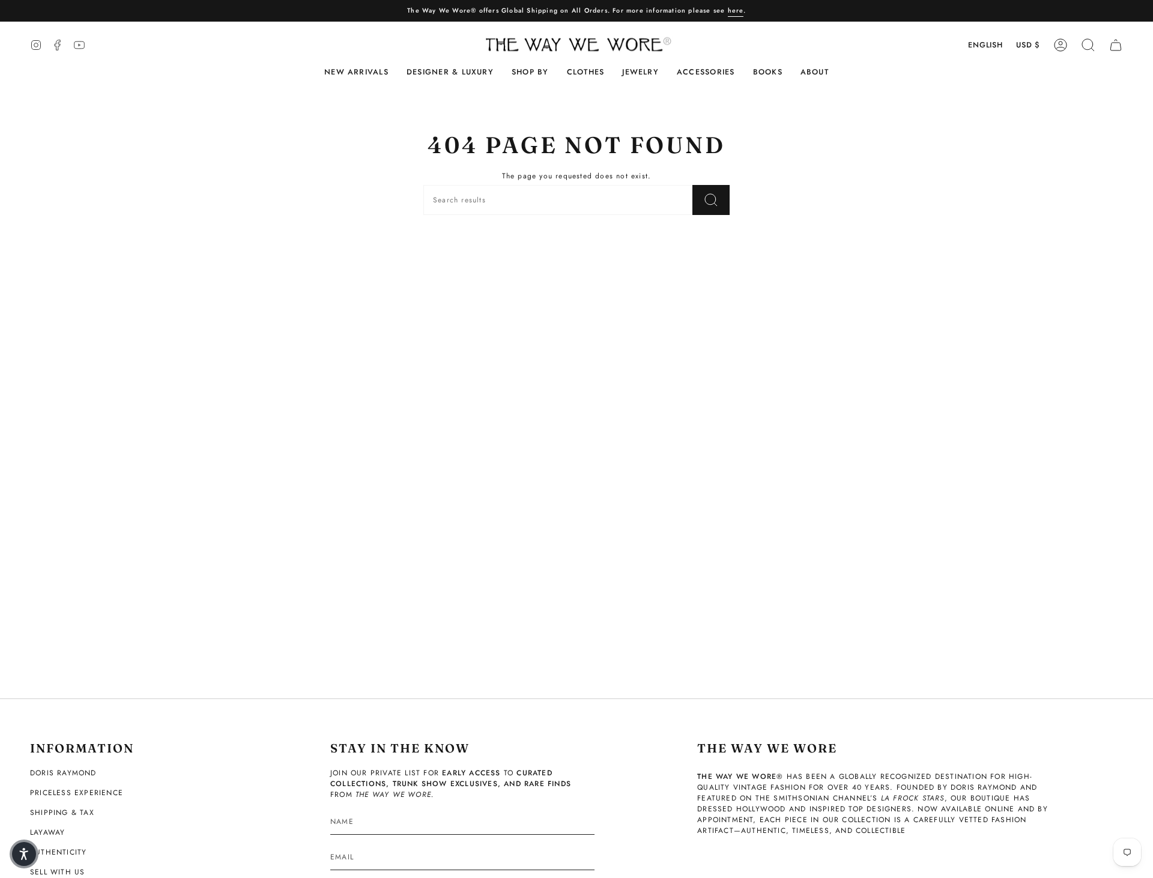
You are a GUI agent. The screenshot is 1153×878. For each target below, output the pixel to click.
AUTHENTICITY (58, 852)
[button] (450, 72)
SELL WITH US (57, 872)
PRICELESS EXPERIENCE (76, 792)
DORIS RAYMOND (63, 772)
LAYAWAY (47, 832)
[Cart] (1116, 45)
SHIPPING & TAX (62, 812)
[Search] (711, 200)
